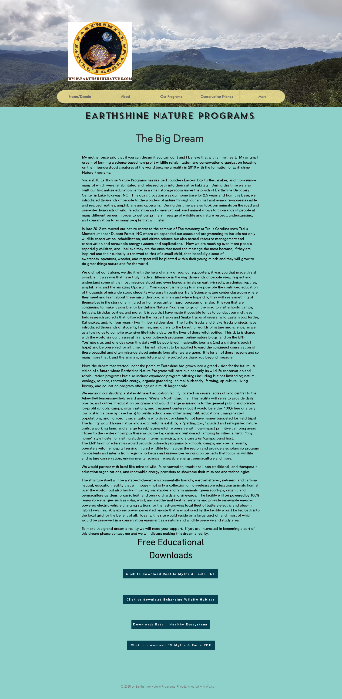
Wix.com (211, 687)
